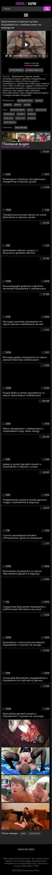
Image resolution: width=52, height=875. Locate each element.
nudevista (41, 110)
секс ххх (8, 118)
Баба (23, 833)
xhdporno (9, 114)
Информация (16, 70)
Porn (37, 871)
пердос (21, 114)
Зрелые (38, 101)
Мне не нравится (20, 64)
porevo (31, 114)
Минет (18, 105)
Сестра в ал (34, 833)
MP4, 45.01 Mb (21, 128)
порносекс (10, 122)
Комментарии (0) (34, 70)
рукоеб (31, 118)
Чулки (27, 105)
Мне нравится (14, 64)
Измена (8, 105)
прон (30, 110)
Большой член (25, 101)
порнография (17, 110)
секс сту (20, 118)
